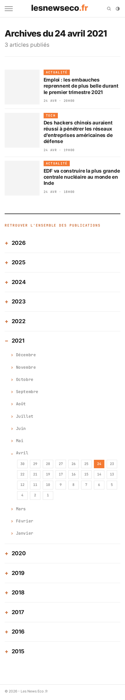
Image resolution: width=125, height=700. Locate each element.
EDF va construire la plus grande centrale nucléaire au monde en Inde (82, 177)
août (21, 403)
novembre (26, 367)
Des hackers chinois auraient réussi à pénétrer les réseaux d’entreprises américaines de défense (78, 132)
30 (22, 464)
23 (112, 464)
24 (99, 464)
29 (35, 464)
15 (86, 474)
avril (22, 452)
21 (35, 474)
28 (48, 464)
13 (112, 474)
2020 (19, 553)
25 (86, 464)
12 (22, 484)
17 (61, 474)
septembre (27, 391)
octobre (24, 379)
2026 (19, 243)
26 (74, 464)
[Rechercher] (109, 8)
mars (21, 508)
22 (22, 474)
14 (99, 474)
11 (35, 484)
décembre (26, 354)
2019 (18, 573)
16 (74, 474)
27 (61, 464)
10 (48, 484)
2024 (19, 282)
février (24, 521)
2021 (18, 340)
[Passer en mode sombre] (117, 8)
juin (21, 428)
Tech (51, 115)
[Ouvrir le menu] (9, 9)
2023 (19, 301)
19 (48, 474)
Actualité (57, 72)
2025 (19, 262)
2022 (19, 321)
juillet (24, 416)
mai (20, 440)
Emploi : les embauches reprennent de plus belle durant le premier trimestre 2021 (81, 86)
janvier (24, 533)
